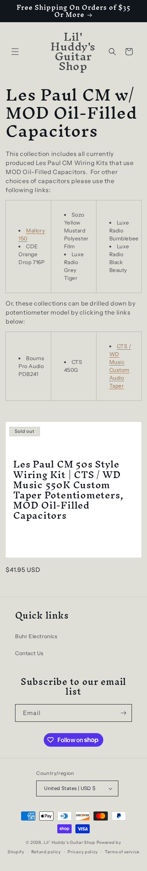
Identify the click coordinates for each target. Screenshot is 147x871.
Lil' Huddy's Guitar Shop (69, 842)
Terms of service (122, 851)
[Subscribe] (123, 713)
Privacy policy (82, 851)
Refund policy (46, 851)
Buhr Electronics (36, 636)
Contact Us (29, 653)
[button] (15, 51)
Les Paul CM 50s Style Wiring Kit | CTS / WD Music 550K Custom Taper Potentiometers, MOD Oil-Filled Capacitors (68, 490)
